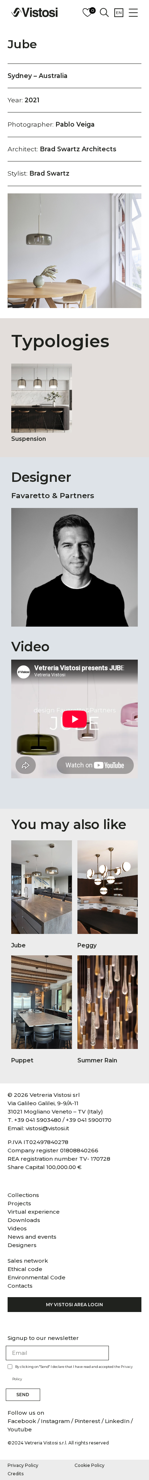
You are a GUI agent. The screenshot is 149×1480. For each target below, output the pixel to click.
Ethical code (25, 1269)
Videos (17, 1228)
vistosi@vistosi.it (47, 1128)
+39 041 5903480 (37, 1119)
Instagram (55, 1421)
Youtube (20, 1429)
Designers (22, 1245)
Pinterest (87, 1421)
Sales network (28, 1260)
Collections (23, 1195)
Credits (16, 1473)
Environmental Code (36, 1277)
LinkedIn (117, 1421)
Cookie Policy (89, 1465)
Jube (22, 44)
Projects (19, 1203)
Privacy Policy (23, 1465)
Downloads (24, 1220)
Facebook (23, 1421)
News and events (32, 1236)
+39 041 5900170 (88, 1119)
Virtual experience (34, 1211)
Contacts (20, 1285)
